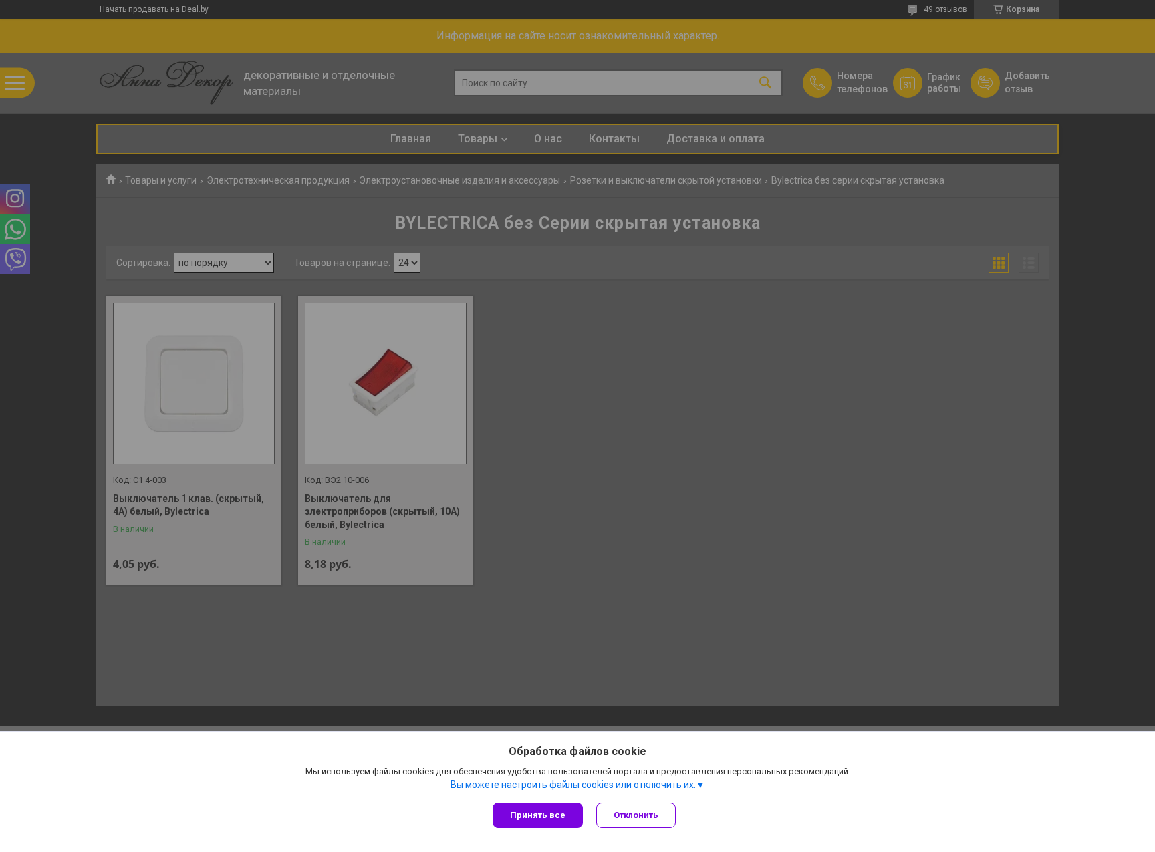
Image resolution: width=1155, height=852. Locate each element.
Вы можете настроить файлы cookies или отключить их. (573, 784)
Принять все (537, 815)
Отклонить (636, 815)
